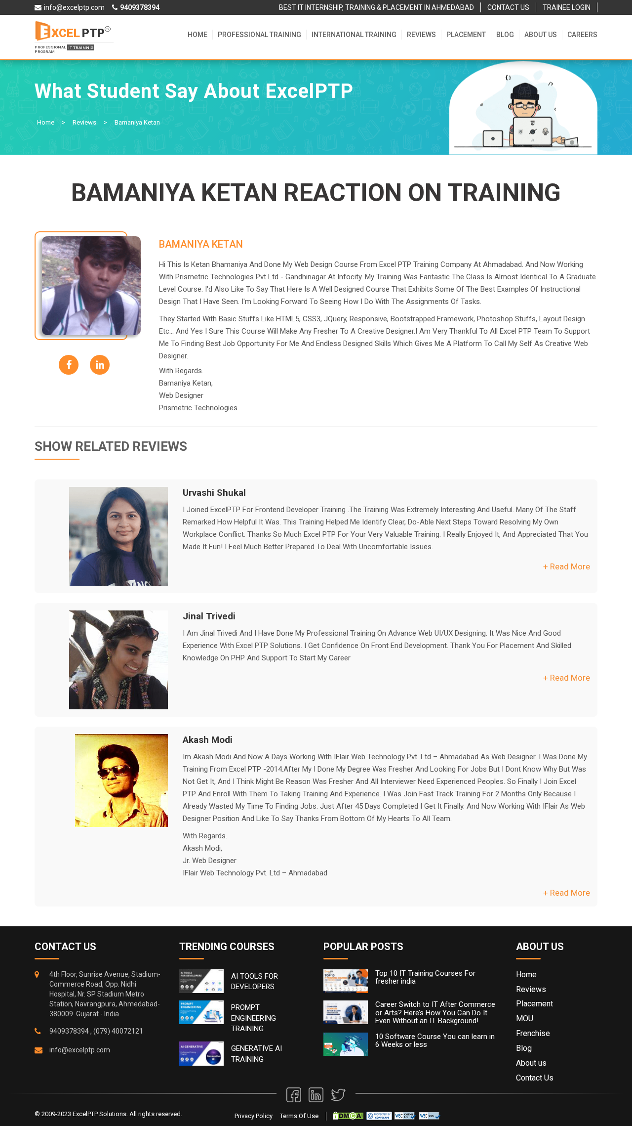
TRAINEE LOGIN (567, 7)
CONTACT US (508, 7)
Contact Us (534, 1078)
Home (197, 35)
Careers (582, 35)
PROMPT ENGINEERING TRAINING (253, 1018)
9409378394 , (70, 1031)
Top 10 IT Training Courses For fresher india (425, 977)
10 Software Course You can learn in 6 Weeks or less (435, 1041)
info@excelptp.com (79, 1050)
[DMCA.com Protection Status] (348, 1115)
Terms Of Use (299, 1116)
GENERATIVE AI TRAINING (256, 1053)
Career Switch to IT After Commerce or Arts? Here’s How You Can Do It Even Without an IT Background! (435, 1012)
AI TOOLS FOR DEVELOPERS (254, 981)
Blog (505, 35)
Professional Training (259, 35)
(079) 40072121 (118, 1031)
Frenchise (533, 1033)
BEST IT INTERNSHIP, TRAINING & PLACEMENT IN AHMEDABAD (376, 7)
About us (540, 35)
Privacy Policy (254, 1116)
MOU (524, 1018)
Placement (466, 35)
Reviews (421, 35)
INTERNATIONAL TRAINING (354, 35)
